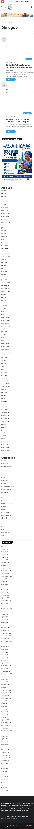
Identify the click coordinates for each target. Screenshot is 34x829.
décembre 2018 (5, 447)
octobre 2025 (5, 219)
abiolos (9, 62)
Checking (3, 472)
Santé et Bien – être (6, 515)
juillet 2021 (4, 358)
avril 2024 (4, 271)
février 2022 (4, 337)
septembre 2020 (5, 386)
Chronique (4, 474)
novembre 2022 (5, 320)
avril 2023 (4, 306)
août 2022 (4, 329)
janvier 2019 (4, 444)
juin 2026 (3, 196)
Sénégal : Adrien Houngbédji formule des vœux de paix (18, 120)
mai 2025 (3, 233)
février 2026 (4, 207)
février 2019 (4, 441)
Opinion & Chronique (7, 503)
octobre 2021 (5, 349)
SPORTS (3, 529)
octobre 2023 (5, 288)
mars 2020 (4, 404)
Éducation (4, 483)
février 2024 (4, 277)
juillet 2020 (4, 392)
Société (3, 521)
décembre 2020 (5, 378)
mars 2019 (4, 438)
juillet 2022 (4, 332)
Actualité (3, 460)
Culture (3, 477)
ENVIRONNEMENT (6, 489)
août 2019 (4, 424)
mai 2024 (3, 268)
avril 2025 (4, 236)
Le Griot (29, 826)
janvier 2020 (4, 409)
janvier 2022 (4, 340)
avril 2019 (4, 435)
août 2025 (4, 225)
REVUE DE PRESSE (6, 512)
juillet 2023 (4, 297)
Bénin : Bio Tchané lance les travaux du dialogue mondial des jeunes (19, 67)
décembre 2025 (5, 213)
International (4, 492)
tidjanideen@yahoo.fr (11, 818)
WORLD (3, 535)
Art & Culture (4, 463)
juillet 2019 (4, 427)
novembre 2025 (5, 216)
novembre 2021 (5, 346)
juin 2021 (3, 360)
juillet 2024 (4, 262)
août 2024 (4, 259)
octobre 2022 (5, 323)
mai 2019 (3, 433)
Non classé (4, 500)
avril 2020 (4, 401)
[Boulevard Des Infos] (10, 7)
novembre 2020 (5, 381)
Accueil (4, 22)
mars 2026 (4, 205)
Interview (3, 498)
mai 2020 (3, 398)
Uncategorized (5, 532)
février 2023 (4, 311)
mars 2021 (4, 369)
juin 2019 (3, 430)
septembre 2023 (5, 291)
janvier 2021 (4, 375)
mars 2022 (4, 334)
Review (3, 509)
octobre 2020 (5, 383)
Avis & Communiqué (6, 466)
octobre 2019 (5, 418)
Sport (2, 524)
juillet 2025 (4, 228)
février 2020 (4, 407)
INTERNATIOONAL (6, 495)
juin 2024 (3, 265)
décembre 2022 (5, 317)
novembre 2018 (5, 450)
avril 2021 (4, 366)
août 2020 (4, 389)
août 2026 (4, 190)
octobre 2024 (5, 254)
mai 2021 (3, 363)
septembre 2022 (5, 326)
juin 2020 (3, 395)
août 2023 (4, 294)
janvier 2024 (4, 280)
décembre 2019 (5, 412)
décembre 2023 (5, 282)
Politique (3, 506)
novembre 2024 (5, 251)
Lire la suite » (10, 79)
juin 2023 (3, 300)
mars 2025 (4, 239)
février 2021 (4, 372)
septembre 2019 (5, 421)
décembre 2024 (5, 248)
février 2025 (4, 242)
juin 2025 (3, 230)
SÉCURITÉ (4, 518)
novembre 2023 (5, 285)
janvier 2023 (4, 314)
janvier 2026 (4, 210)
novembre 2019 (5, 415)
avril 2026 (4, 202)
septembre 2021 (5, 352)
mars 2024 (4, 274)
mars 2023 (4, 308)
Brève (3, 469)
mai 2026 (3, 199)
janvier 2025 (4, 245)
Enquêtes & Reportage (7, 486)
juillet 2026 (4, 193)
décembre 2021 (5, 343)
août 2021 (4, 355)
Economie (4, 480)
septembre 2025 (5, 222)
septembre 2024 (5, 256)
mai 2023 (3, 303)
